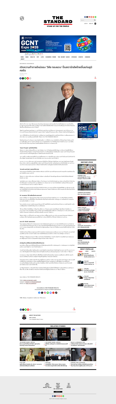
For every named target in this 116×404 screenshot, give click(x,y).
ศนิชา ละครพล (24, 73)
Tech (84, 175)
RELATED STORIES (58, 326)
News (47, 383)
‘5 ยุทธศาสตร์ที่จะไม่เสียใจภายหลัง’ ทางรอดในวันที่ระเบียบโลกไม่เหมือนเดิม (84, 209)
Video (57, 384)
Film (21, 362)
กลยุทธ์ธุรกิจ (30, 297)
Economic (80, 175)
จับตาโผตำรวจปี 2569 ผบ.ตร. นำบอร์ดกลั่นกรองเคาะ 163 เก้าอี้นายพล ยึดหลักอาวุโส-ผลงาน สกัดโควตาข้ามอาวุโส (89, 271)
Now (69, 384)
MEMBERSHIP (58, 391)
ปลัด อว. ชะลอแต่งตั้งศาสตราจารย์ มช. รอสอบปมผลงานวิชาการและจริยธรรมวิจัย (89, 263)
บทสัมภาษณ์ (36, 297)
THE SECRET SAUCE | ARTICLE (27, 342)
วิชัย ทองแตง (43, 297)
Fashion (73, 362)
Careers (58, 386)
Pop (69, 383)
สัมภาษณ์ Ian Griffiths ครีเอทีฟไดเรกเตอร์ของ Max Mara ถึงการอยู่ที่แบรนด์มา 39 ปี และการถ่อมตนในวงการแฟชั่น (82, 364)
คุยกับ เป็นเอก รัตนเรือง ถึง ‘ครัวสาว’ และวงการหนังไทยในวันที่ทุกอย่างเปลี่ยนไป (31, 364)
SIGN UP (91, 23)
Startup (25, 297)
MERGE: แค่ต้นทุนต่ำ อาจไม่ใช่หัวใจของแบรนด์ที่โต (56, 344)
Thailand (84, 207)
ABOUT (22, 59)
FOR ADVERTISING (58, 388)
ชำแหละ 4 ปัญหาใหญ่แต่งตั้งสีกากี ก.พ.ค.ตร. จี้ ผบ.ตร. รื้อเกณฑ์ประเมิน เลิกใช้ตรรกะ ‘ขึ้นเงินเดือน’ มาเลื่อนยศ (89, 278)
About (57, 387)
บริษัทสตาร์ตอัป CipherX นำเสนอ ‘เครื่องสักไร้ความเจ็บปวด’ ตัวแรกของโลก (82, 344)
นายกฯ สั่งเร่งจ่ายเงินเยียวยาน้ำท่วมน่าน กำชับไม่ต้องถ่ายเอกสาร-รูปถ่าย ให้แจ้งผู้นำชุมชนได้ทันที (89, 286)
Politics (86, 283)
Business (23, 64)
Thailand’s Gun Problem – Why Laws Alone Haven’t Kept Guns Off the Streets (84, 193)
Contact (69, 387)
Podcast (47, 384)
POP (84, 342)
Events (69, 386)
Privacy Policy (47, 387)
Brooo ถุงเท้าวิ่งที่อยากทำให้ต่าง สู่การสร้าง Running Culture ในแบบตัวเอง (30, 344)
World (79, 207)
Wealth (58, 383)
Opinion (47, 386)
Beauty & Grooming (76, 342)
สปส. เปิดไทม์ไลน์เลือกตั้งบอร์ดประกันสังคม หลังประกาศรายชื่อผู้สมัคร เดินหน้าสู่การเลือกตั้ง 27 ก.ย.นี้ (84, 243)
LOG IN (85, 23)
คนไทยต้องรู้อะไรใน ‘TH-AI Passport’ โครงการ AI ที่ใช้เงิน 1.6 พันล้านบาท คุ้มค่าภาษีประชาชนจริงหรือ (84, 177)
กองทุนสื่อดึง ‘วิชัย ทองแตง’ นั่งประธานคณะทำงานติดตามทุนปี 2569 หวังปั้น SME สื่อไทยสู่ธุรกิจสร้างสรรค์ (56, 364)
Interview (82, 362)
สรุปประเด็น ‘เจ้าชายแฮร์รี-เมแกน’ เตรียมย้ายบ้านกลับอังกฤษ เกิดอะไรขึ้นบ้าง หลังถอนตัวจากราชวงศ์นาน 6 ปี (84, 226)
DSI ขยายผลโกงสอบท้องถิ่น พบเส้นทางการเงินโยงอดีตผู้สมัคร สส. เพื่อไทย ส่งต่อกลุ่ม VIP (89, 256)
